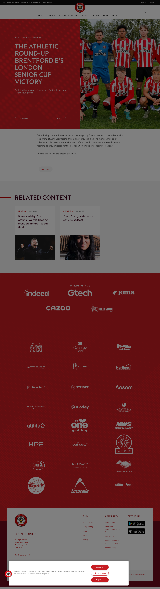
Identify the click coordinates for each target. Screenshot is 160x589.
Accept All (100, 567)
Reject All (100, 580)
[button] (8, 573)
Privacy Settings (100, 573)
